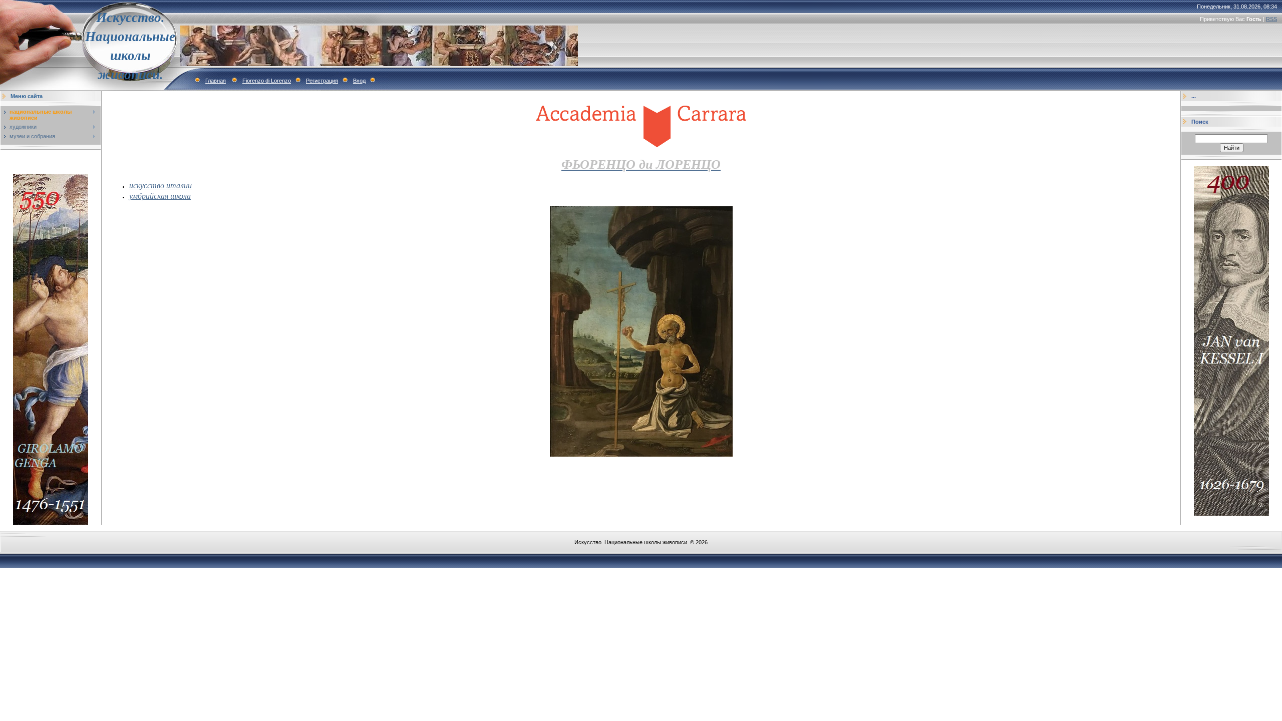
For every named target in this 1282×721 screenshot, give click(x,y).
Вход (359, 81)
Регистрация (322, 81)
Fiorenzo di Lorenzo (266, 81)
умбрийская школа (160, 195)
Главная (215, 81)
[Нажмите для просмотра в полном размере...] (641, 455)
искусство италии (160, 185)
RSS (1271, 19)
